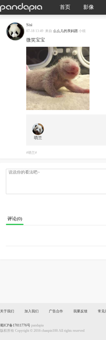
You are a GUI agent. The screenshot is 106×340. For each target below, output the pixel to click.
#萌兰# (31, 153)
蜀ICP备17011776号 (15, 325)
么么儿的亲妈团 (65, 31)
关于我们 (7, 311)
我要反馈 (80, 311)
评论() (14, 218)
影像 (88, 7)
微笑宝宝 (35, 40)
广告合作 (56, 311)
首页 (65, 7)
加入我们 (31, 311)
